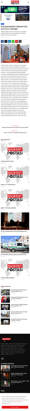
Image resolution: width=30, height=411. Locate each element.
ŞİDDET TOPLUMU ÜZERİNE (8, 208)
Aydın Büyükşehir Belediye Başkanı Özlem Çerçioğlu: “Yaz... (19, 305)
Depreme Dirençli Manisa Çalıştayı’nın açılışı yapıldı (15, 127)
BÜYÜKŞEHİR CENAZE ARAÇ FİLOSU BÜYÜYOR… (14, 254)
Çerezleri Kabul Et (15, 407)
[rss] (2, 358)
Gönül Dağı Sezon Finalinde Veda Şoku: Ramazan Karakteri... (19, 366)
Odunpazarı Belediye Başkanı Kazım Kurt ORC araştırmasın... (19, 298)
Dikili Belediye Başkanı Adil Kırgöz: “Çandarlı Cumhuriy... (19, 320)
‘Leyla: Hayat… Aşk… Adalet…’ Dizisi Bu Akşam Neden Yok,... (20, 381)
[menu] (1, 2)
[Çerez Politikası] (17, 401)
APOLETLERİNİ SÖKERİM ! (8, 278)
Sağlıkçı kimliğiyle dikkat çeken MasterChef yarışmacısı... (19, 374)
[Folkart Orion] (15, 17)
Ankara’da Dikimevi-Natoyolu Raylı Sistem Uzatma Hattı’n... (19, 312)
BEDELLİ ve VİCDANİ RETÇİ (8, 184)
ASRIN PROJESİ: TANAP (7, 161)
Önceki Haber (16, 125)
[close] (28, 394)
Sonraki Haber (14, 130)
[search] (28, 2)
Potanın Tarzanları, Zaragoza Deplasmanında (15, 132)
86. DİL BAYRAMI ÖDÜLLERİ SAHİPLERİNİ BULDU (14, 231)
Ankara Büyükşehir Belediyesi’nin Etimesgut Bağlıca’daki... (19, 290)
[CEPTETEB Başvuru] (15, 9)
